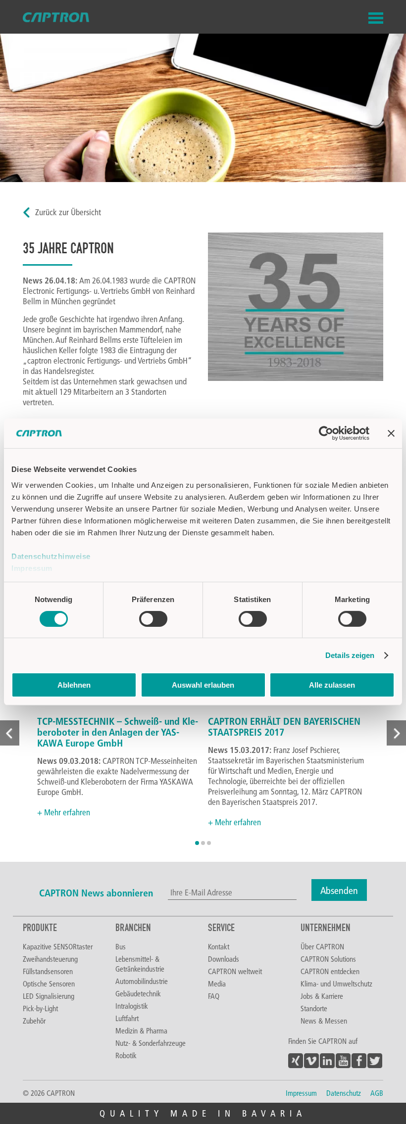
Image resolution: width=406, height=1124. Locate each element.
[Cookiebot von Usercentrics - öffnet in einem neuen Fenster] (326, 433)
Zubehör (34, 1021)
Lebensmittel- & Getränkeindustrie (139, 964)
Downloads (223, 959)
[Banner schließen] (391, 433)
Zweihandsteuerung (50, 959)
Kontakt (218, 946)
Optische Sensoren (49, 983)
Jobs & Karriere (322, 996)
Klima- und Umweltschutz (336, 983)
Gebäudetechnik (138, 993)
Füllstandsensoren (48, 971)
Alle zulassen (332, 685)
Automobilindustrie (141, 981)
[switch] (153, 619)
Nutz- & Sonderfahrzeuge (150, 1043)
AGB (376, 1093)
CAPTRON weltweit (235, 971)
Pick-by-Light (40, 1008)
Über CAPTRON (322, 946)
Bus (120, 946)
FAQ (213, 996)
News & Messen (324, 1021)
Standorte (314, 1008)
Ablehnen (74, 685)
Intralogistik (131, 1006)
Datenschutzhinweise (51, 556)
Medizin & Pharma (141, 1030)
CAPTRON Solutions (328, 959)
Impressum (31, 567)
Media (217, 983)
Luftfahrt (127, 1018)
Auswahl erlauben (203, 685)
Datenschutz (343, 1093)
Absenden (339, 890)
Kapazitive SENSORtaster (58, 946)
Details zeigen (349, 655)
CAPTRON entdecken (330, 971)
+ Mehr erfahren (63, 812)
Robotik (126, 1055)
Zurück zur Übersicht (68, 212)
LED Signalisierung (48, 996)
